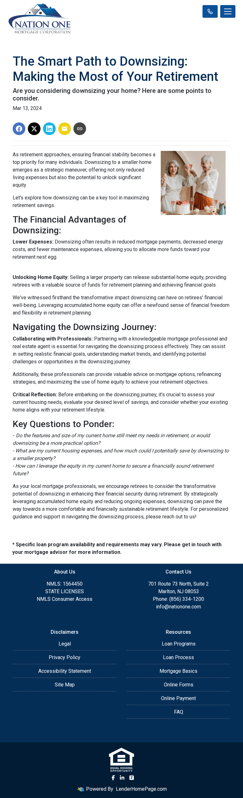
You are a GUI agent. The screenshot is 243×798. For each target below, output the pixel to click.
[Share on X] (34, 128)
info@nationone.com (178, 607)
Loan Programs (179, 644)
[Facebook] (113, 777)
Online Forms (178, 685)
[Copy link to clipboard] (79, 128)
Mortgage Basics (178, 671)
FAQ (178, 712)
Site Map (65, 685)
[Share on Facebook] (19, 128)
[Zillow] (131, 777)
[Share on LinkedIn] (49, 128)
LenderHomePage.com (141, 789)
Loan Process (178, 657)
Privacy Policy (64, 657)
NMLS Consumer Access (64, 599)
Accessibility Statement (64, 671)
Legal (65, 644)
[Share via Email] (64, 128)
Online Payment (178, 698)
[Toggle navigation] (227, 11)
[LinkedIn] (122, 777)
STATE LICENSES (64, 591)
